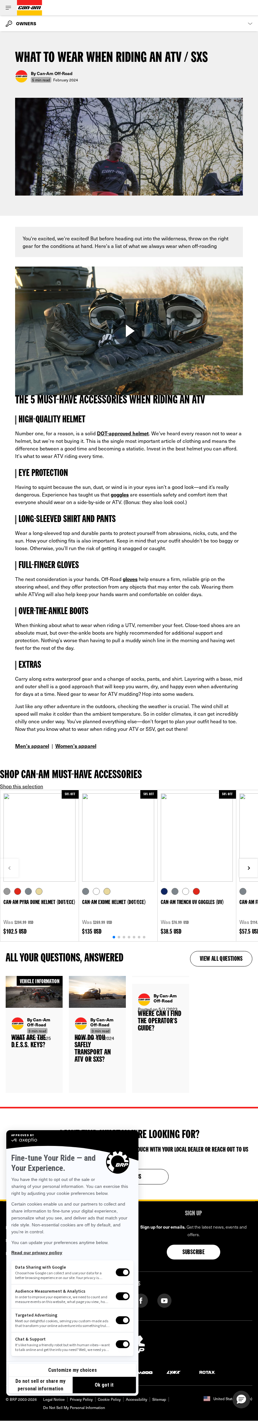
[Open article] (34, 1034)
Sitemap (159, 1399)
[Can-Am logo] (29, 7)
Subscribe (193, 1252)
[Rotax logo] (207, 1372)
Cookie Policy (109, 1399)
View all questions (221, 959)
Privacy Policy (81, 1399)
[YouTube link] (164, 1300)
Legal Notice (54, 1399)
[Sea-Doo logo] (141, 1372)
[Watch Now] (129, 331)
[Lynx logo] (173, 1372)
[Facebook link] (141, 1300)
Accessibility (136, 1399)
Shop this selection (21, 786)
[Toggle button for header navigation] (8, 7)
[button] (241, 1399)
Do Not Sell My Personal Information (74, 1407)
